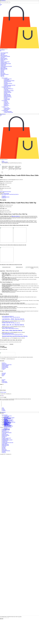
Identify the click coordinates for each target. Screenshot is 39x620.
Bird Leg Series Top (7, 87)
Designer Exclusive (4, 58)
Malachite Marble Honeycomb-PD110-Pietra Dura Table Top (14, 336)
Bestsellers (3, 379)
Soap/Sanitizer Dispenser (5, 74)
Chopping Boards (5, 110)
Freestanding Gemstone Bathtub (6, 63)
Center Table (3, 57)
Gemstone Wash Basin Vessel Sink (6, 66)
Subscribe (11, 344)
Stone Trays (2, 72)
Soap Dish (2, 70)
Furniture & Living (5, 417)
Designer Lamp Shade (7, 92)
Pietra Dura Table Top (16, 216)
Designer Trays (3, 59)
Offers (3, 380)
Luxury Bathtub (3, 67)
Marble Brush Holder (5, 445)
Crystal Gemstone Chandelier (5, 56)
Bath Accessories (5, 77)
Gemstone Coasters (4, 62)
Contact (3, 369)
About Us (3, 362)
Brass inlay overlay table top (8, 88)
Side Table (2, 71)
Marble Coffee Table (7, 95)
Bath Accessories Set (4, 55)
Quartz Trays (3, 69)
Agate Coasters (3, 53)
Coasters (3, 106)
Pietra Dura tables (6, 193)
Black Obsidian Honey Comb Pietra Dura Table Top (10, 194)
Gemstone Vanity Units (8, 78)
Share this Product (8, 191)
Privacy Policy (4, 363)
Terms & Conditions (5, 365)
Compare (8, 316)
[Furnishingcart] (2, 0)
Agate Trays (2, 54)
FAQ (3, 375)
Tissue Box (2, 75)
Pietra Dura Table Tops (7, 96)
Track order (4, 368)
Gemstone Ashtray (7, 98)
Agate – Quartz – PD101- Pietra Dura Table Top (12, 330)
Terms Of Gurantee (5, 367)
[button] (0, 164)
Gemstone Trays (3, 65)
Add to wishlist (2, 191)
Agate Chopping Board (4, 52)
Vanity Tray (2, 76)
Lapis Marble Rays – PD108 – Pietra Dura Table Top (13, 319)
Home (3, 161)
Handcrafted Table (7, 94)
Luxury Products (4, 382)
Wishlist (3, 374)
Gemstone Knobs (3, 64)
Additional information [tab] (5, 196)
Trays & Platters (4, 100)
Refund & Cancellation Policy (7, 364)
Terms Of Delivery (5, 366)
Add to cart (11, 316)
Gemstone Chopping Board (5, 61)
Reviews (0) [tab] (4, 197)
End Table (2, 60)
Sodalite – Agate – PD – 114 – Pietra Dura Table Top (13, 324)
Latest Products (4, 381)
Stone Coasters (3, 73)
